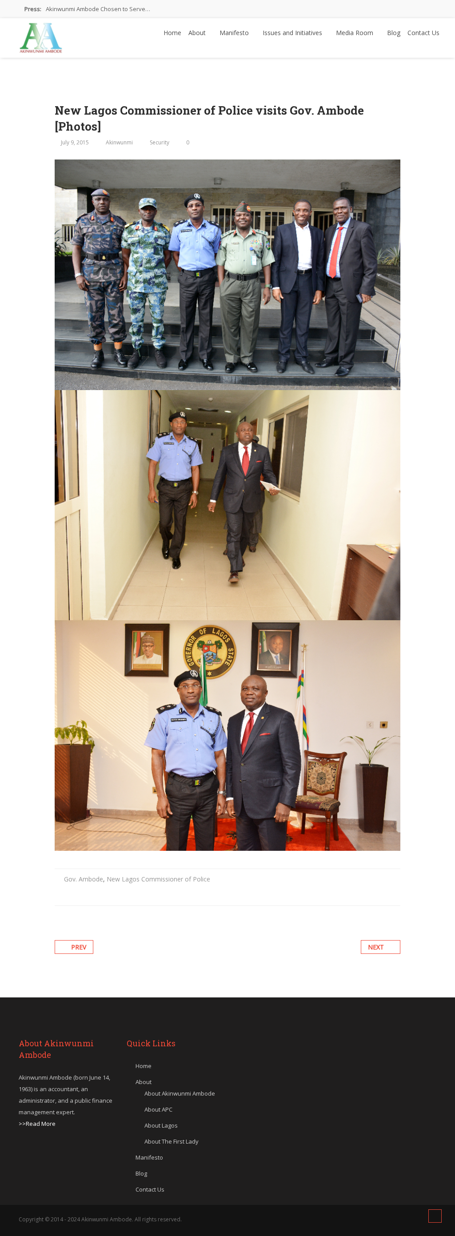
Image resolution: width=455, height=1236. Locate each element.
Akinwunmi (119, 142)
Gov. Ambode (83, 879)
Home (172, 32)
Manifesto (235, 32)
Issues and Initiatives (293, 32)
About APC (158, 1109)
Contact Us (423, 32)
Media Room (355, 32)
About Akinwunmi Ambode (179, 1093)
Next (376, 947)
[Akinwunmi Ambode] (41, 35)
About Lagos (161, 1125)
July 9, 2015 (75, 142)
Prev (78, 947)
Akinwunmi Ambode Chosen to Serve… (98, 9)
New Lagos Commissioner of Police (158, 879)
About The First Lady (171, 1141)
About (198, 32)
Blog (393, 32)
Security (159, 142)
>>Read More (37, 1124)
